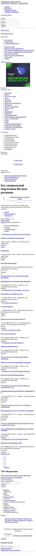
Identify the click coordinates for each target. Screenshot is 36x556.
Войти (3, 26)
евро (7, 231)
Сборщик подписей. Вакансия (9, 346)
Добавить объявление (12, 12)
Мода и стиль (9, 108)
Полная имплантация (12, 177)
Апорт (5, 493)
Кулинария (8, 105)
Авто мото (8, 93)
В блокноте (8, 149)
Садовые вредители (9, 510)
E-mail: (3, 18)
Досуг (7, 98)
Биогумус (6, 490)
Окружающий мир (11, 115)
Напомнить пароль (7, 33)
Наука (7, 110)
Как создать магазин (11, 54)
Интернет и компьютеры (13, 103)
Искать (4, 485)
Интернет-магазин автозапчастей (15, 175)
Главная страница (11, 518)
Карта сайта (8, 57)
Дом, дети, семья (10, 96)
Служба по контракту (7, 306)
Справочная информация (13, 124)
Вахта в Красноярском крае (9, 263)
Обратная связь (22, 518)
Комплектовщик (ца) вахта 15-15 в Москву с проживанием (17, 410)
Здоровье (8, 100)
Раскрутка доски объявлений (14, 55)
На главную (8, 40)
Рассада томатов (9, 497)
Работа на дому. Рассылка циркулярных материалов (16, 362)
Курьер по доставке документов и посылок (13, 319)
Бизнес (7, 94)
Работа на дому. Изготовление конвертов (12, 375)
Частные (8, 215)
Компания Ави (5, 250)
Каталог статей (9, 47)
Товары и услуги (10, 129)
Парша (5, 503)
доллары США (10, 229)
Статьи (7, 59)
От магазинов (10, 214)
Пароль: (3, 22)
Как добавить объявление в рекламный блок (19, 50)
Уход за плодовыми (9, 500)
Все (7, 212)
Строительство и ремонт (13, 125)
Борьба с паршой (9, 507)
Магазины (8, 8)
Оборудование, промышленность (15, 117)
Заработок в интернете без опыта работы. (12, 238)
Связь (6, 122)
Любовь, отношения (11, 106)
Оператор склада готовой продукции (11, 443)
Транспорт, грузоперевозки (13, 127)
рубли (7, 227)
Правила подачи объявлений (14, 48)
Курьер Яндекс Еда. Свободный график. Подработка (16, 281)
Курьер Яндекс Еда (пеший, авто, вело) (12, 294)
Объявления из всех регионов (10, 550)
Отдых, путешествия (11, 118)
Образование (9, 112)
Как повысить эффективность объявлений (18, 52)
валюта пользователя (11, 225)
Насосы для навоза (11, 179)
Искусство (8, 101)
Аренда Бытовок (10, 181)
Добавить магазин (11, 10)
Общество (8, 113)
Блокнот (7, 7)
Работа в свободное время (8, 333)
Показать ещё (5, 454)
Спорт (7, 120)
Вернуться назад (6, 548)
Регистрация (5, 30)
